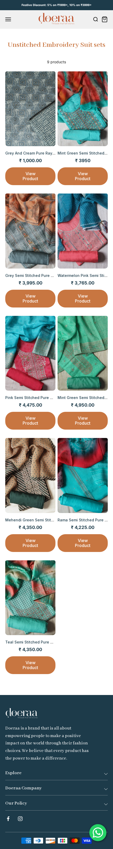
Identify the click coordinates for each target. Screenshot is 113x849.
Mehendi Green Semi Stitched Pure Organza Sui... (50, 520)
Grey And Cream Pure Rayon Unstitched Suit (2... (49, 153)
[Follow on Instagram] (20, 819)
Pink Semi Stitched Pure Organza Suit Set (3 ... (47, 397)
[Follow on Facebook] (8, 819)
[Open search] (95, 19)
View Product (30, 176)
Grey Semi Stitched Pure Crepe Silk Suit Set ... (47, 275)
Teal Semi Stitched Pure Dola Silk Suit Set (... (46, 642)
